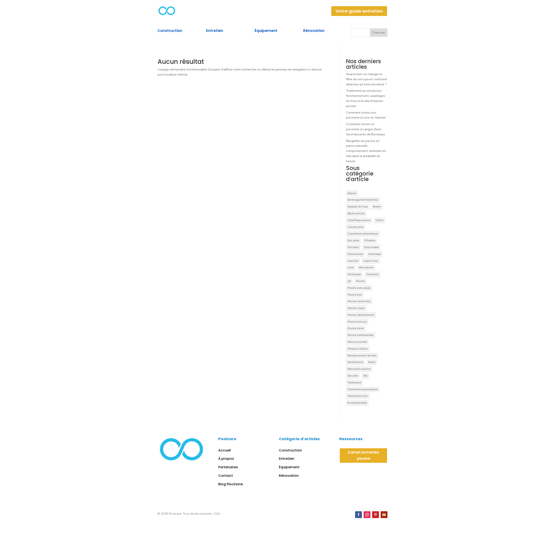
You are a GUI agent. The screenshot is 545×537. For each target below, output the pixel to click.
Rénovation (313, 30)
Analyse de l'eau (358, 206)
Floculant (353, 247)
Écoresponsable (357, 402)
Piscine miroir (356, 328)
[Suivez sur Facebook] (358, 514)
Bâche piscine (356, 213)
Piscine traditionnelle (361, 335)
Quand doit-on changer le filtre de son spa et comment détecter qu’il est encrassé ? (366, 79)
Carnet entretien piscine (363, 455)
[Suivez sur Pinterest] (375, 514)
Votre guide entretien (359, 11)
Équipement (266, 30)
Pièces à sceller (357, 342)
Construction (170, 30)
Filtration (369, 240)
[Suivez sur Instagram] (367, 514)
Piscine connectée (359, 301)
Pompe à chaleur (358, 348)
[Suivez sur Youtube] (384, 514)
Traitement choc (358, 396)
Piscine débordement (361, 315)
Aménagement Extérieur (363, 199)
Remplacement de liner (362, 355)
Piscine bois (355, 294)
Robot (371, 362)
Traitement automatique (363, 389)
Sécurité (353, 375)
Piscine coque (356, 308)
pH (349, 281)
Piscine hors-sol (357, 321)
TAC (365, 375)
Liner (351, 267)
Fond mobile (371, 247)
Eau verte (353, 240)
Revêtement (355, 362)
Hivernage (374, 254)
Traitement (354, 382)
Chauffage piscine (359, 220)
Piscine (360, 281)
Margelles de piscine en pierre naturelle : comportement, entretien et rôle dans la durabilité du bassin (366, 151)
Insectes (353, 261)
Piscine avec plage (359, 288)
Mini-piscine (366, 267)
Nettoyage (354, 274)
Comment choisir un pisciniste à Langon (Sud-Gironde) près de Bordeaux (365, 129)
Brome (377, 206)
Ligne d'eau (370, 261)
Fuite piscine (355, 254)
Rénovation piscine (359, 369)
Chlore (380, 220)
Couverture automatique (363, 233)
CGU (216, 514)
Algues (352, 193)
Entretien (214, 30)
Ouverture (372, 274)
